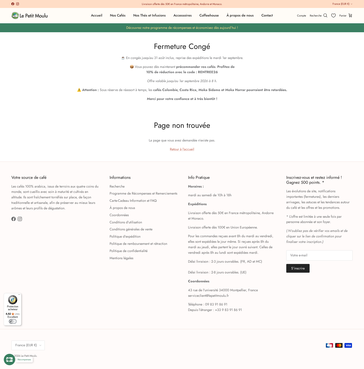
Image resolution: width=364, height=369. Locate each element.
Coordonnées (119, 215)
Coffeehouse (209, 15)
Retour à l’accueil (182, 149)
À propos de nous (240, 15)
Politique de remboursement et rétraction (138, 243)
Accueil (96, 15)
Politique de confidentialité (128, 250)
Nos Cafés (118, 15)
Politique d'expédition (125, 236)
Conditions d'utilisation (126, 222)
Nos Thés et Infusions (149, 15)
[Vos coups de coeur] (333, 15)
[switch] (12, 321)
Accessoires (182, 15)
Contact (267, 15)
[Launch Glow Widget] (9, 359)
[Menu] (19, 295)
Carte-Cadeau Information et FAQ (133, 200)
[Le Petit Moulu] (30, 15)
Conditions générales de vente (131, 229)
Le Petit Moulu (29, 356)
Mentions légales (121, 258)
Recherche (117, 186)
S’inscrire (298, 268)
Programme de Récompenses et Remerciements (143, 193)
